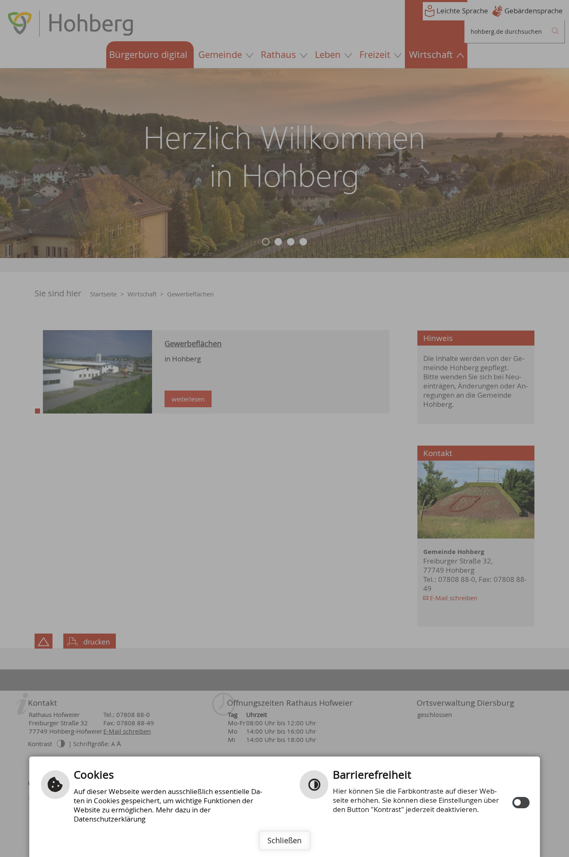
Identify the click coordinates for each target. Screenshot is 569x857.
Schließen (284, 840)
